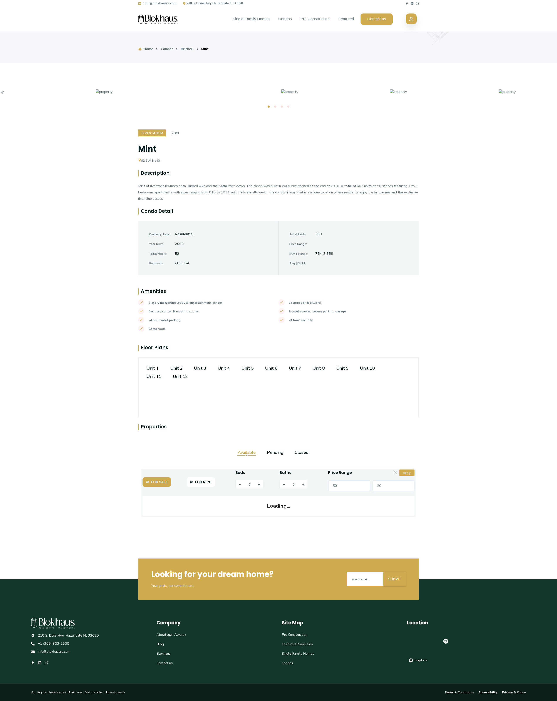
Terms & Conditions (459, 692)
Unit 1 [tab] (152, 368)
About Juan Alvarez (171, 634)
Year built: (156, 244)
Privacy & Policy (514, 692)
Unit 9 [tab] (342, 368)
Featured (346, 19)
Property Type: (159, 234)
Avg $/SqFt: (297, 263)
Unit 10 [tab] (367, 368)
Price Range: (298, 244)
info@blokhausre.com (159, 3)
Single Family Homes (251, 19)
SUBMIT (394, 579)
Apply (407, 473)
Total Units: (297, 234)
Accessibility (488, 692)
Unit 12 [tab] (180, 376)
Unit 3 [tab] (200, 368)
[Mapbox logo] (418, 660)
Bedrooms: (156, 263)
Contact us (376, 19)
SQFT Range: (298, 254)
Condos (285, 19)
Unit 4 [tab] (224, 368)
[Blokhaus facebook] (406, 3)
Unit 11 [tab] (153, 376)
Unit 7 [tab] (295, 368)
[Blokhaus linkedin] (412, 3)
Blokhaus (163, 653)
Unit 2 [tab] (176, 368)
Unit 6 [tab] (271, 368)
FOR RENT (203, 482)
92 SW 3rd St (150, 161)
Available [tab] (247, 452)
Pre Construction (315, 19)
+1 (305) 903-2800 (53, 643)
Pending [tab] (275, 452)
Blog (160, 644)
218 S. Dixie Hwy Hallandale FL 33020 (214, 3)
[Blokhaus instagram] (417, 3)
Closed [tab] (302, 452)
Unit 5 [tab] (247, 368)
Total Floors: (158, 254)
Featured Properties (297, 644)
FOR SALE (159, 482)
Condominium (152, 133)
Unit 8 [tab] (318, 368)
